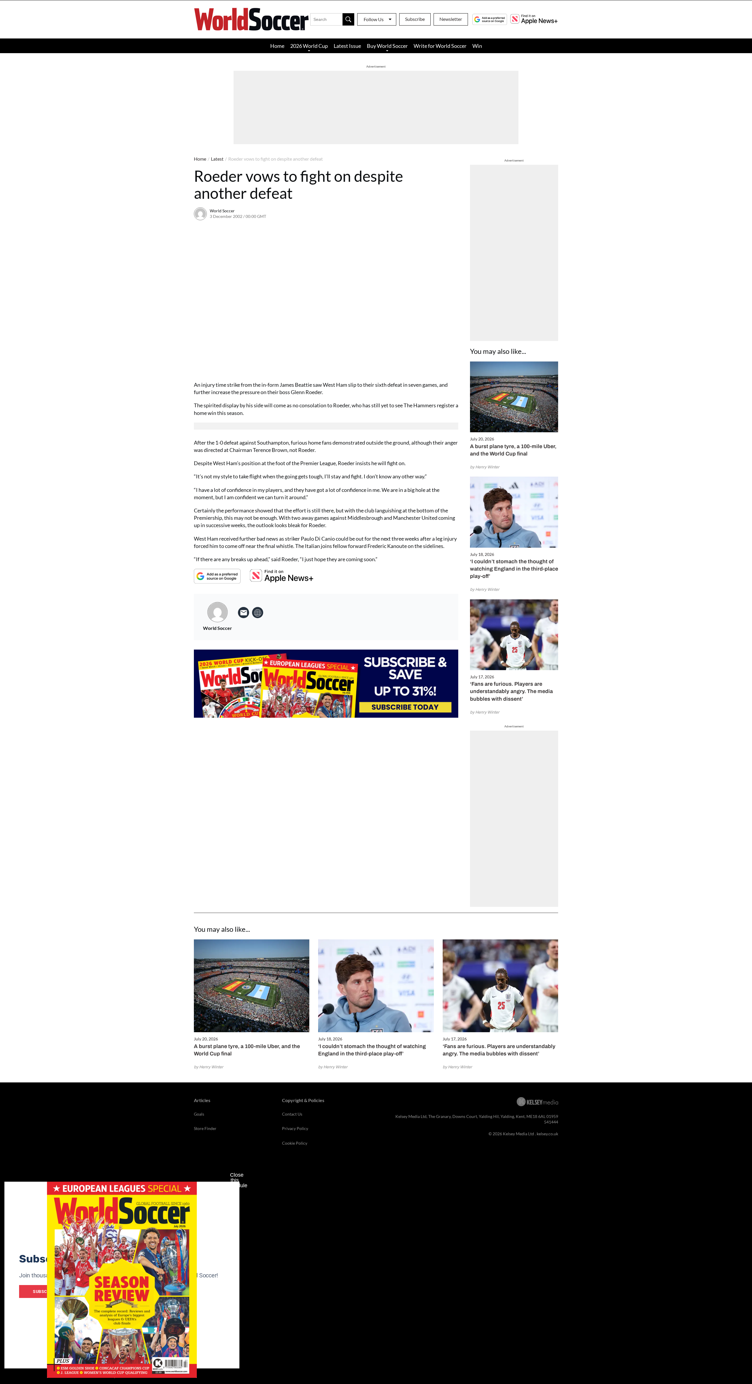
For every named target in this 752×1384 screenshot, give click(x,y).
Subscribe (415, 19)
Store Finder (205, 1128)
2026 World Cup (309, 46)
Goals (199, 1113)
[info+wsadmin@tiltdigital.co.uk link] (243, 612)
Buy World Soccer (387, 46)
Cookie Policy (294, 1143)
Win (477, 46)
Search (348, 19)
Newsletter (450, 19)
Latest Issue (347, 46)
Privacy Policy (295, 1128)
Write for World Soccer (440, 46)
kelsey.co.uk (547, 1133)
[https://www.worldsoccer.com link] (257, 612)
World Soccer (222, 210)
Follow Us (374, 19)
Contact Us (292, 1113)
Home (277, 46)
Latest (217, 159)
